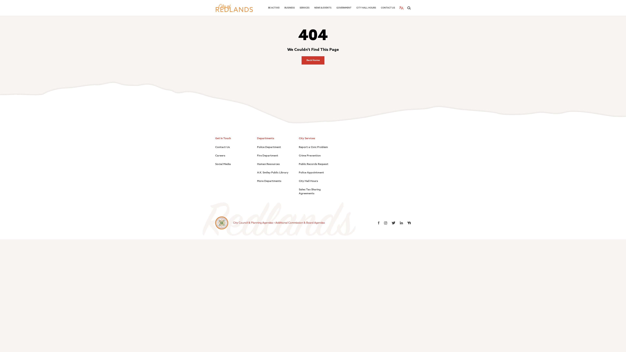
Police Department (269, 147)
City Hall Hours (366, 8)
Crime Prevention (310, 155)
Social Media (223, 164)
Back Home (313, 60)
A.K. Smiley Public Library (272, 172)
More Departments (269, 181)
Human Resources (268, 164)
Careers (220, 155)
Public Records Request (313, 164)
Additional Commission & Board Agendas (300, 223)
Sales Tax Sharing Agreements (310, 191)
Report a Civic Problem (313, 147)
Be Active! (274, 8)
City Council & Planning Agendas (253, 223)
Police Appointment (311, 172)
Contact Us (388, 8)
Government (343, 8)
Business (289, 8)
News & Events (322, 8)
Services (304, 8)
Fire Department (267, 155)
